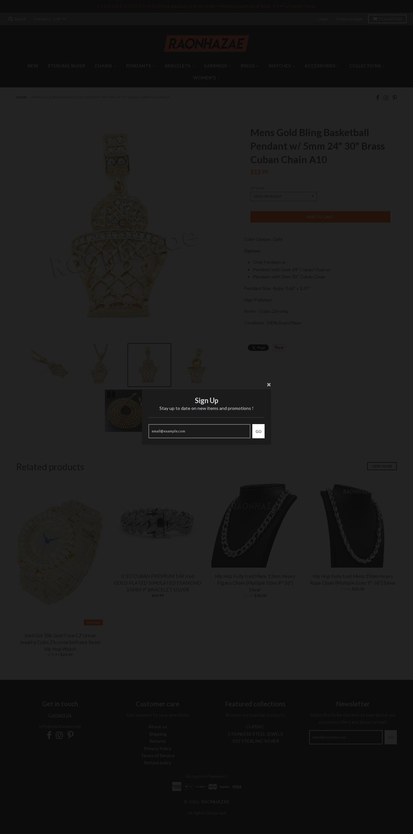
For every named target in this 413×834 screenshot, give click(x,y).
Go (258, 431)
